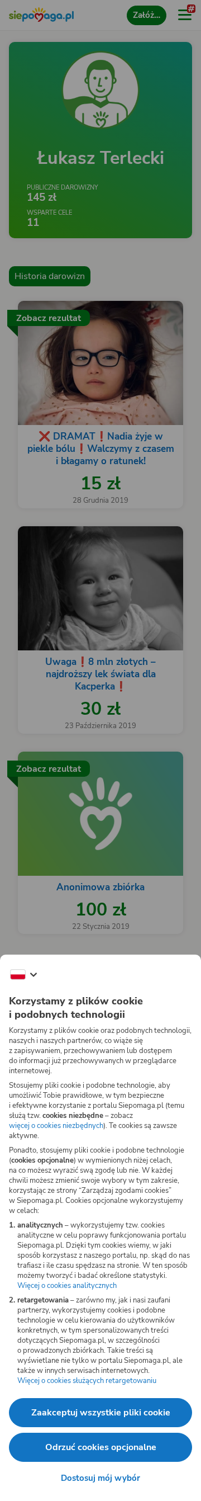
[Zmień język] (23, 975)
